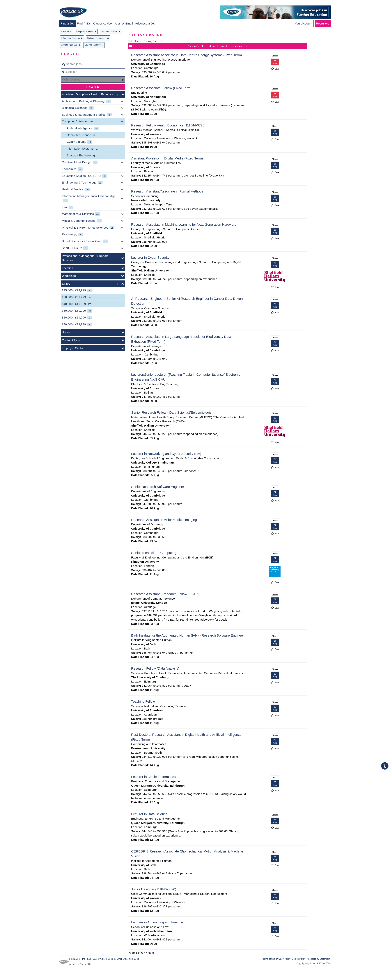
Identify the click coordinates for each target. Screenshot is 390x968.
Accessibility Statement (318, 958)
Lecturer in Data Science (149, 814)
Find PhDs (84, 23)
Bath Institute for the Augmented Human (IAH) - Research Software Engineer (187, 635)
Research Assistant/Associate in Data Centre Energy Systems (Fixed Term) (186, 55)
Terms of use (268, 958)
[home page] (73, 13)
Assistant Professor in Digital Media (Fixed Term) (167, 158)
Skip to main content (14, 3)
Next (151, 952)
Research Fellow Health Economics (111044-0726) (168, 125)
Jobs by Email (123, 23)
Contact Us (85, 964)
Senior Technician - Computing (153, 553)
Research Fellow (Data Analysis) (155, 668)
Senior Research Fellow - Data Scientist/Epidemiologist (171, 412)
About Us (74, 964)
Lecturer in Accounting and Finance (157, 922)
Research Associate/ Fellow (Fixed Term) (161, 88)
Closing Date (151, 41)
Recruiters (322, 23)
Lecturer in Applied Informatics (153, 777)
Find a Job (67, 23)
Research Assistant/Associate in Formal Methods (167, 191)
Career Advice (102, 23)
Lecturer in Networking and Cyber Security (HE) (166, 454)
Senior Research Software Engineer (157, 487)
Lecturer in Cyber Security (150, 257)
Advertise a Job (145, 23)
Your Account (303, 23)
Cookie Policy (298, 958)
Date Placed (134, 41)
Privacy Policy (283, 958)
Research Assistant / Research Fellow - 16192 (165, 594)
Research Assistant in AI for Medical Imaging (164, 520)
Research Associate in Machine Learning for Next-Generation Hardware (183, 224)
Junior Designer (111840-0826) (153, 889)
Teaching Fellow (143, 701)
